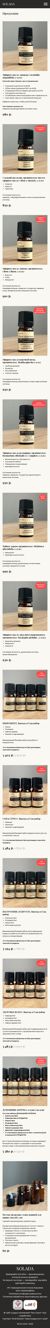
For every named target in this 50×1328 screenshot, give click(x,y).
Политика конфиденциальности (25, 1294)
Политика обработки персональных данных (25, 1297)
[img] (30, 1305)
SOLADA (25, 1268)
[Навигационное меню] (45, 4)
